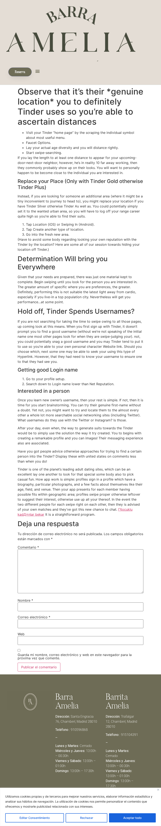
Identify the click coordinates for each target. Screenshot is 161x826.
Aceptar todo (132, 818)
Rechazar (86, 818)
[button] (37, 71)
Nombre (25, 600)
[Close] (158, 790)
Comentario (28, 547)
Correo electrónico (34, 617)
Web (21, 634)
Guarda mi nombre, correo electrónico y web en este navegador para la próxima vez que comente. (75, 656)
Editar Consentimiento (34, 818)
